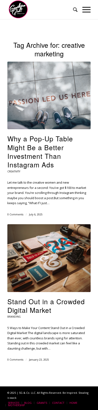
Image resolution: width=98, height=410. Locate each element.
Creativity (13, 171)
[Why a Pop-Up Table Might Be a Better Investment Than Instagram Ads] (49, 95)
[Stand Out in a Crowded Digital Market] (49, 258)
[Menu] (84, 9)
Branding (14, 316)
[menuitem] (73, 9)
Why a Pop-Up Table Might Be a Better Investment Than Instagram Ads (40, 151)
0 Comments (15, 214)
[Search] (73, 9)
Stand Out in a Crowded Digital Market (46, 306)
